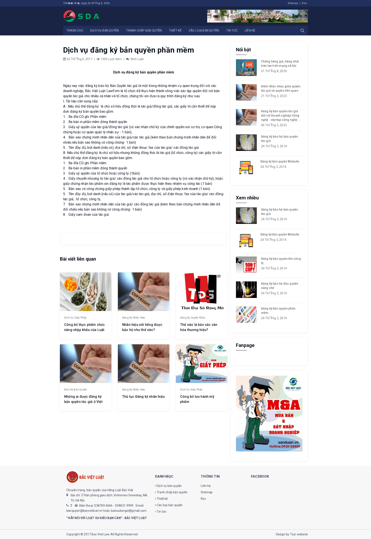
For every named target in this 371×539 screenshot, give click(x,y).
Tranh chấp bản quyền (144, 30)
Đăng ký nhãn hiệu (133, 317)
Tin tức (231, 30)
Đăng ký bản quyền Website (279, 161)
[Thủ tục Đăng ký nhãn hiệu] (143, 363)
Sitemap (293, 3)
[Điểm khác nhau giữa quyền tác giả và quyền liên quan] (246, 92)
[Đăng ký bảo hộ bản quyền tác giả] (246, 142)
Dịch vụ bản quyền (104, 30)
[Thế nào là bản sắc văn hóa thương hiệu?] (201, 291)
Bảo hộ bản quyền (75, 389)
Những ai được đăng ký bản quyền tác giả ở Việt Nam (83, 402)
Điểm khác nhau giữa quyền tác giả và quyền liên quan (281, 88)
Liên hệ (250, 30)
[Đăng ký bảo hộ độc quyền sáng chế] (246, 289)
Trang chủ (74, 30)
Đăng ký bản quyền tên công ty (281, 261)
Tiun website (299, 534)
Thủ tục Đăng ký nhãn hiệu (143, 397)
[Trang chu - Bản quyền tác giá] (81, 16)
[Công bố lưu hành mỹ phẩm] (201, 363)
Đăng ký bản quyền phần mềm (278, 310)
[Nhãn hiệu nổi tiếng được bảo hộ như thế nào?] (143, 291)
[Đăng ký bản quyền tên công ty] (246, 265)
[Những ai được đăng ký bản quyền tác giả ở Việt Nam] (85, 363)
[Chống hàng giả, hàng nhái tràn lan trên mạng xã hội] (246, 67)
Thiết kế (175, 30)
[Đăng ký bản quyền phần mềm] (246, 314)
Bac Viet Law (100, 534)
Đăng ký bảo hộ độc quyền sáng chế (279, 286)
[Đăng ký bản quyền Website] (246, 167)
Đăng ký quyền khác (192, 317)
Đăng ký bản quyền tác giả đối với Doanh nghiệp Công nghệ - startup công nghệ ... (281, 115)
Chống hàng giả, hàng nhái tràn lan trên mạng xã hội (280, 63)
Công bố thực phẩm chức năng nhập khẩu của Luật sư (84, 330)
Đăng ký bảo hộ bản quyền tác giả (279, 139)
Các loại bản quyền (204, 30)
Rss (304, 3)
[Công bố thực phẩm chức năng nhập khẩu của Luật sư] (85, 291)
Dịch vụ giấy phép (75, 317)
